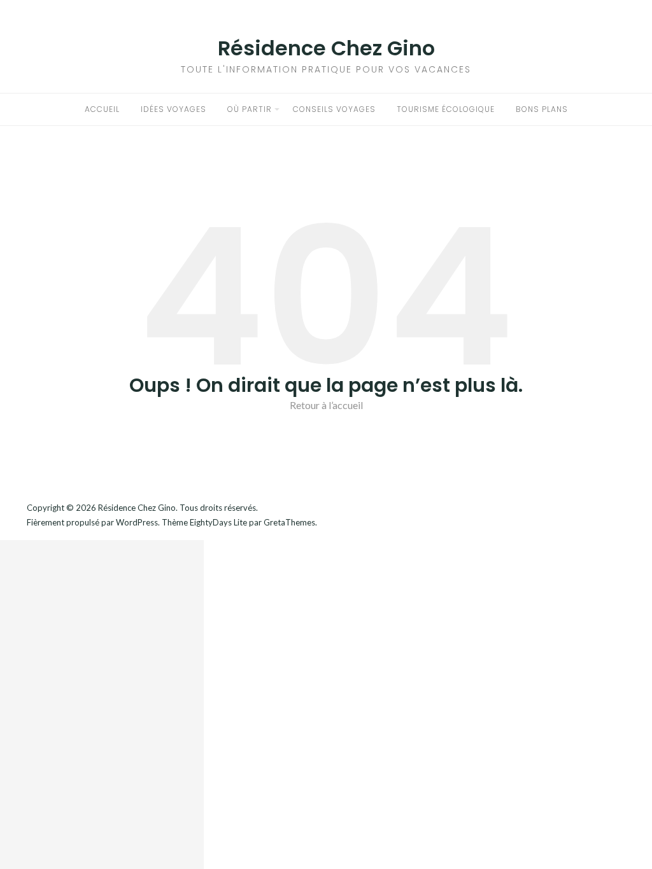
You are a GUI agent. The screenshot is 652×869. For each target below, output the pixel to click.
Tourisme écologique (446, 109)
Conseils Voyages (334, 109)
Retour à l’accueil (326, 405)
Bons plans (542, 109)
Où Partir (249, 109)
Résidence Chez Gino (326, 48)
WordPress (137, 522)
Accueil (102, 109)
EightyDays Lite (218, 522)
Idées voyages (173, 109)
